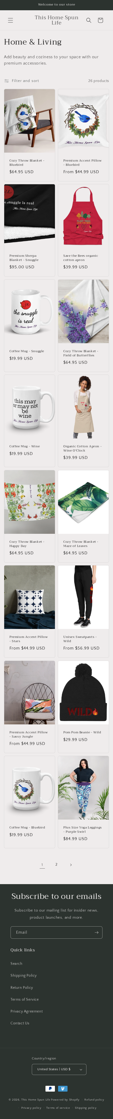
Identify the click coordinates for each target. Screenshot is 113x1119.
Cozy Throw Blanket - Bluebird (27, 163)
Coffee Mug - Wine (24, 447)
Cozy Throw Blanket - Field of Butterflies (81, 353)
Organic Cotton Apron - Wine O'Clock (82, 449)
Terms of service (58, 1108)
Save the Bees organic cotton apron (80, 258)
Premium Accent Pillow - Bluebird (82, 163)
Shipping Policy (24, 975)
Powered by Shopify (65, 1099)
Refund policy (94, 1099)
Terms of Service (25, 999)
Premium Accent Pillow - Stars (28, 639)
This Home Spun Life (35, 1099)
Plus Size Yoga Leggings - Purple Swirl (82, 830)
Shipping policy (86, 1108)
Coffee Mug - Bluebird (27, 828)
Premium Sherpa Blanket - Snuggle (23, 258)
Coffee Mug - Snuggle (26, 351)
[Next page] (70, 865)
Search (17, 964)
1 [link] (42, 865)
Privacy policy (31, 1108)
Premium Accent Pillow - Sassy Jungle (28, 734)
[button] (10, 20)
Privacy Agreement (27, 1011)
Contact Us (20, 1023)
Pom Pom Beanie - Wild (82, 732)
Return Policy (22, 988)
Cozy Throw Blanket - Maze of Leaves (81, 544)
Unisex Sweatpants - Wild (80, 639)
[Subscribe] (96, 932)
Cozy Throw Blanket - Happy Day (27, 544)
